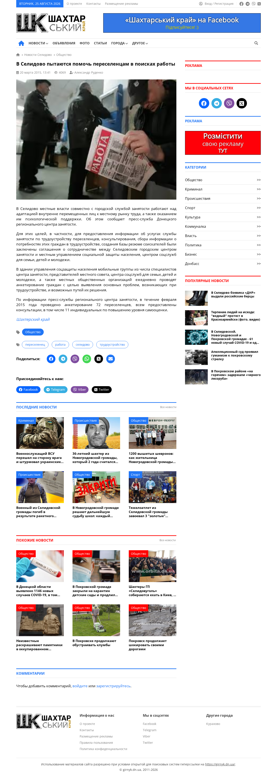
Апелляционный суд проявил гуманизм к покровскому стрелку (234, 355)
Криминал (26, 420)
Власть (223, 235)
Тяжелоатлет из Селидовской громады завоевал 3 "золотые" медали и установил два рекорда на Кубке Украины (152, 512)
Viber (146, 736)
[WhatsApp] (86, 359)
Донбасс (223, 263)
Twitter (148, 743)
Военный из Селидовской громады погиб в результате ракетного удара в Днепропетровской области (39, 512)
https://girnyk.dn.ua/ (220, 764)
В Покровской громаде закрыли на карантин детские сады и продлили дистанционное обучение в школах (95, 591)
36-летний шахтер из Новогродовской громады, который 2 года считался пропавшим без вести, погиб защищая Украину (95, 458)
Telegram (149, 730)
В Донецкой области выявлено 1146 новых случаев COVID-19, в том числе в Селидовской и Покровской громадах (36, 591)
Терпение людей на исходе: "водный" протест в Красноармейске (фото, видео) (235, 315)
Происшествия (86, 420)
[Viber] (75, 359)
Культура (223, 217)
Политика (223, 245)
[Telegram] (63, 359)
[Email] (110, 359)
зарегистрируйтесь (113, 685)
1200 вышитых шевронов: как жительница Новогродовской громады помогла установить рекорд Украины (151, 458)
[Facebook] (51, 359)
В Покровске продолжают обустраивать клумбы (94, 643)
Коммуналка (223, 226)
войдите (80, 685)
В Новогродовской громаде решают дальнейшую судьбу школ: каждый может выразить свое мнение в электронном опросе (95, 512)
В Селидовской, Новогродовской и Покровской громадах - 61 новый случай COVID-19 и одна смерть (235, 337)
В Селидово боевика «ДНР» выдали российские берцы (233, 294)
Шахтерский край (32, 319)
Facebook (149, 724)
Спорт (135, 475)
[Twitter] (98, 359)
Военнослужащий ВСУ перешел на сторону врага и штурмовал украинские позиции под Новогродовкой (39, 458)
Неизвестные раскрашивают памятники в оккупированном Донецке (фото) (39, 645)
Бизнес (223, 254)
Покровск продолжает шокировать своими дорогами (148, 645)
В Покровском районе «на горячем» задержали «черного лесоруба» (236, 374)
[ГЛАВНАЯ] (21, 43)
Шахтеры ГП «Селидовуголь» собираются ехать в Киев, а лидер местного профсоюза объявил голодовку (152, 591)
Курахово (213, 724)
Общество (32, 332)
